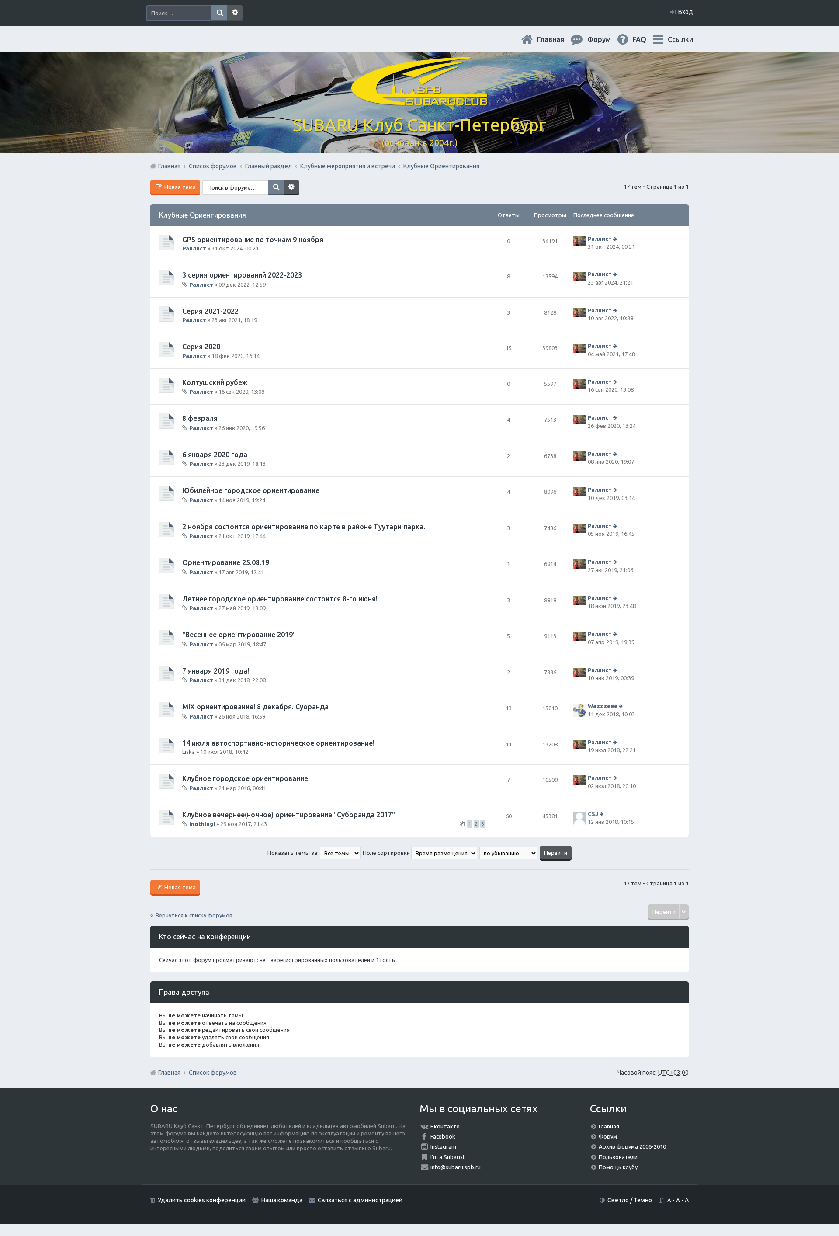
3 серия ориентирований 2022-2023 (242, 275)
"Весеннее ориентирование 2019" (239, 635)
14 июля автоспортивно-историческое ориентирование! (278, 743)
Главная (557, 39)
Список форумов (213, 1072)
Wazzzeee (602, 706)
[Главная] (419, 100)
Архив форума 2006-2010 (632, 1146)
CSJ (593, 814)
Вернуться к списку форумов (194, 915)
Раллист (194, 248)
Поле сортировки (387, 853)
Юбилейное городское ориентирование (250, 490)
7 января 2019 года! (215, 671)
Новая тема (179, 187)
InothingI (202, 824)
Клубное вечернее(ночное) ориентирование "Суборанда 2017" (288, 815)
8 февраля (200, 418)
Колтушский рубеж (214, 382)
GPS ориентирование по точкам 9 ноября (252, 239)
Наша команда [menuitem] (281, 1200)
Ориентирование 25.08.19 (225, 562)
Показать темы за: (293, 853)
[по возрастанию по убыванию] (508, 853)
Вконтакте (445, 1126)
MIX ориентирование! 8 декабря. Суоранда (255, 707)
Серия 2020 (201, 347)
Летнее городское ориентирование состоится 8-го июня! (280, 599)
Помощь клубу (618, 1167)
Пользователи (618, 1157)
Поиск (219, 13)
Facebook (442, 1136)
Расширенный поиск (235, 13)
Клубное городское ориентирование (245, 778)
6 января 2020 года (214, 454)
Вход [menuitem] (685, 11)
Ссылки (680, 39)
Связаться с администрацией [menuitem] (360, 1200)
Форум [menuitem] (606, 39)
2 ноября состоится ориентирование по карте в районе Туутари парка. (303, 527)
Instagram (443, 1146)
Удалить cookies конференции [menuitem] (202, 1200)
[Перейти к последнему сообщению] (616, 239)
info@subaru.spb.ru (455, 1167)
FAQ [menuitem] (646, 39)
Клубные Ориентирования (202, 215)
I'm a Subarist (447, 1157)
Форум (608, 1136)
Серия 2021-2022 (210, 311)
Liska (188, 752)
